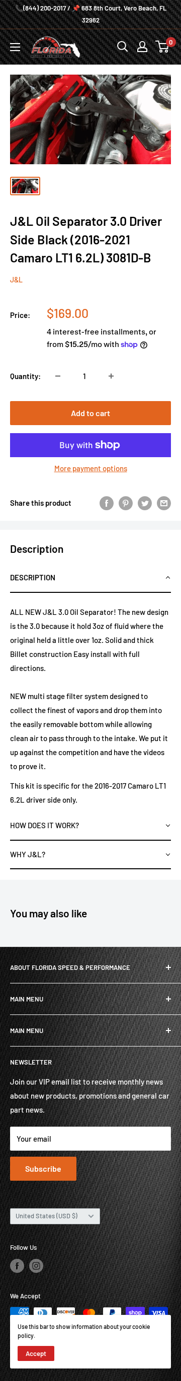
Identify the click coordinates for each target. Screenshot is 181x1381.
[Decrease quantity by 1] (57, 376)
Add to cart (90, 413)
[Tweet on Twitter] (145, 502)
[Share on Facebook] (107, 502)
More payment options (90, 468)
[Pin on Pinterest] (126, 502)
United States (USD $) (46, 1216)
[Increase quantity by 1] (111, 376)
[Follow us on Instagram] (36, 1266)
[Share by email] (164, 502)
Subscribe (43, 1168)
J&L (16, 279)
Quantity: (25, 376)
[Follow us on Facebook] (17, 1266)
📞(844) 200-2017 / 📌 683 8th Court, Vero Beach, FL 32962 (90, 14)
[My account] (142, 46)
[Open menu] (15, 47)
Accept (36, 1353)
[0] (162, 47)
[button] (90, 578)
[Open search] (122, 46)
